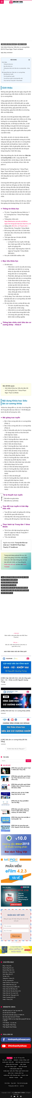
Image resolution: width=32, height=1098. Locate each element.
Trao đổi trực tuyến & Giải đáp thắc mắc (13, 78)
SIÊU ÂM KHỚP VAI (7, 593)
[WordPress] (20, 1096)
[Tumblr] (17, 1096)
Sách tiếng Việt (7, 974)
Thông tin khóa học (8, 64)
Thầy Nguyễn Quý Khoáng (9, 1027)
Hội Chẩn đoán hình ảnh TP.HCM (11, 1017)
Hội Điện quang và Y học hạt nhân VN (12, 1010)
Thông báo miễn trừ (13, 1086)
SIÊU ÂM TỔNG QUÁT (11, 1066)
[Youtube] (14, 1096)
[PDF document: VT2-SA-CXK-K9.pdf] (16, 353)
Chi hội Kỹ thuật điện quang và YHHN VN (13, 1014)
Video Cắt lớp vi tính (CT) (9, 982)
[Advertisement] (16, 23)
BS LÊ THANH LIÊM (11, 577)
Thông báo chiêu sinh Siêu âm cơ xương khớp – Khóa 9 (17, 69)
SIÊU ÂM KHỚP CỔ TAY (8, 587)
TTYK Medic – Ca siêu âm (9, 1022)
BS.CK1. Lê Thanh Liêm (19, 226)
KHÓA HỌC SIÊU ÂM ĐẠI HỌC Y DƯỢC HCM (16, 1075)
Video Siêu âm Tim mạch (9, 993)
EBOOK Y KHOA (13, 1077)
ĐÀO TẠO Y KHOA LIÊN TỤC (9, 579)
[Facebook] (11, 1096)
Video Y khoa (22, 44)
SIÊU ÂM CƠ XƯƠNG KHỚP (9, 582)
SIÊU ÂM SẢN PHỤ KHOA (22, 1062)
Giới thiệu (4, 62)
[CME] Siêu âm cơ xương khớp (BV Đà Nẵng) (14, 740)
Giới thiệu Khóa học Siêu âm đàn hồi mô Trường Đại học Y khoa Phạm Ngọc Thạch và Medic (16, 390)
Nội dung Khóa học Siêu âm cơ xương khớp (13, 72)
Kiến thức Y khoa (7, 972)
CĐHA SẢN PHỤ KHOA (12, 1064)
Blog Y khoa (6, 965)
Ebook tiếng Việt (7, 970)
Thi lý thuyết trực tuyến (9, 76)
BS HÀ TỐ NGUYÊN (19, 1058)
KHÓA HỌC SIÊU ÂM (8, 1062)
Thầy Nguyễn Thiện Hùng (9, 1024)
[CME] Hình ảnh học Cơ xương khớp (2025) (15, 711)
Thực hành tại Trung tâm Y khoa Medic (13, 80)
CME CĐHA (25, 577)
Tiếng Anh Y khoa (7, 978)
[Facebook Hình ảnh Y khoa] (16, 1038)
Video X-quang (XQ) (8, 997)
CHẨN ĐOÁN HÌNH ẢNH (16, 1068)
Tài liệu (4, 976)
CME (19, 577)
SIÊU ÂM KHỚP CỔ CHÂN (9, 585)
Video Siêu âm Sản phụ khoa (10, 991)
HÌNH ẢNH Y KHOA (19, 1092)
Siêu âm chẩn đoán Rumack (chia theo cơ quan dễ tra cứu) (16, 644)
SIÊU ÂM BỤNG (23, 1066)
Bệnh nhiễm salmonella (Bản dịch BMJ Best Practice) (16, 635)
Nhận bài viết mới (9, 564)
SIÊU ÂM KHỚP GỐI (21, 587)
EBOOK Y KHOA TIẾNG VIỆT (22, 1060)
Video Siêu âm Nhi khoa (9, 989)
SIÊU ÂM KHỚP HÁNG (8, 590)
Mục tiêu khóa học (8, 66)
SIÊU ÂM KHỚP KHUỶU (21, 590)
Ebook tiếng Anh (7, 968)
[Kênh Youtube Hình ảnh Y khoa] (16, 1044)
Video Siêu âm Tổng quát (9, 44)
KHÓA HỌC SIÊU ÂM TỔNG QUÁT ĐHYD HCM (15, 1071)
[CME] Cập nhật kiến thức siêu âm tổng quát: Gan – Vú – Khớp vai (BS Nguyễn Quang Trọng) (16, 680)
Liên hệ (22, 1086)
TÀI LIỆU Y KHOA (7, 1060)
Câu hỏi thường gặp (22, 1083)
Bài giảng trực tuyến (8, 74)
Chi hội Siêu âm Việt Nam (9, 1012)
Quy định (13, 1083)
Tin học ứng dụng (7, 980)
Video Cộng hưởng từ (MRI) (10, 986)
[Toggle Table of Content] (28, 59)
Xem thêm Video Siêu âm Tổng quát (15, 651)
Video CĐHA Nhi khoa (8, 984)
